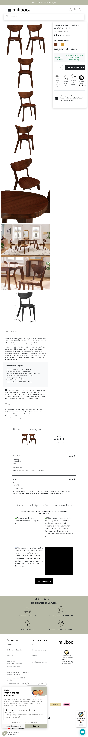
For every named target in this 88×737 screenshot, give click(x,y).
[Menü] (84, 712)
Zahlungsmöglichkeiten (15, 650)
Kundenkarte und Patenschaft (17, 683)
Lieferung (10, 655)
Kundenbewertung (39, 650)
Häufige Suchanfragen (40, 662)
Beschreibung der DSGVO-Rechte (16, 679)
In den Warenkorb (75, 67)
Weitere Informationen (30, 398)
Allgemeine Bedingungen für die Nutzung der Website (18, 673)
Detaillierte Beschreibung (61, 31)
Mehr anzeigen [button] (44, 581)
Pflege (7, 404)
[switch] (81, 725)
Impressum (10, 644)
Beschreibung (11, 331)
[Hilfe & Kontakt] (70, 10)
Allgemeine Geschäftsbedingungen (15, 662)
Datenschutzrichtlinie (14, 667)
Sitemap (35, 655)
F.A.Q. (34, 644)
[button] (29, 531)
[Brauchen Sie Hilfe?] (82, 732)
